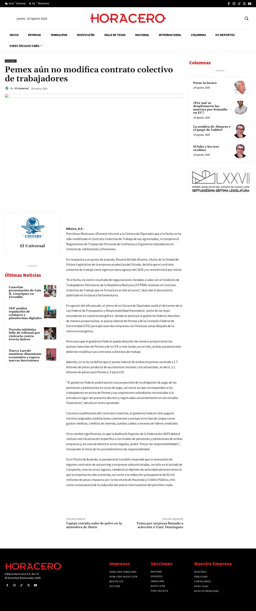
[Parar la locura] (240, 88)
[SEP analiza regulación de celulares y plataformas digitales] (50, 312)
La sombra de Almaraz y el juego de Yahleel (212, 128)
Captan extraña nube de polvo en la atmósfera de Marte (94, 525)
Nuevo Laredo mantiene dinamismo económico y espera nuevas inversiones (25, 356)
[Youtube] (249, 3)
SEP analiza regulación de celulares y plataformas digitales (25, 313)
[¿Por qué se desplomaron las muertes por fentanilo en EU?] (240, 108)
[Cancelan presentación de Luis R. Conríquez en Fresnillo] (50, 291)
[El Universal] (7, 88)
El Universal (21, 88)
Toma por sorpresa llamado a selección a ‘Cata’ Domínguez (160, 525)
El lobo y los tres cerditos (206, 148)
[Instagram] (234, 3)
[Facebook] (228, 3)
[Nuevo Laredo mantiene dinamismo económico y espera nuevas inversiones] (50, 354)
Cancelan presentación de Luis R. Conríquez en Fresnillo (25, 292)
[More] (179, 216)
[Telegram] (160, 216)
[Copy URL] (170, 216)
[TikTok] (239, 3)
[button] (246, 18)
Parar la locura (205, 83)
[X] (244, 3)
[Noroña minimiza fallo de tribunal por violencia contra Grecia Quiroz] (50, 333)
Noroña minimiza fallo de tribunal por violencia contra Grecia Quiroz (24, 334)
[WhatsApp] (151, 216)
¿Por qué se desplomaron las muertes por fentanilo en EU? (210, 108)
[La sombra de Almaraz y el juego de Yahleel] (240, 131)
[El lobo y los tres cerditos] (240, 151)
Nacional (11, 61)
